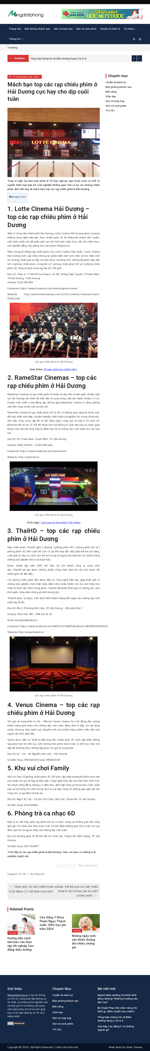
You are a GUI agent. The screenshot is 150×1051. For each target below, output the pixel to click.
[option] (86, 58)
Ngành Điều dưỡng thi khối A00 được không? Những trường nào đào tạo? (118, 999)
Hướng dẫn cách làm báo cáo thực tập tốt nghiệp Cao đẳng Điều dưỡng (20, 943)
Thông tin (15, 39)
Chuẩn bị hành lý (110, 28)
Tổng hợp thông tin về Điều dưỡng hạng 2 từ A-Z (58, 58)
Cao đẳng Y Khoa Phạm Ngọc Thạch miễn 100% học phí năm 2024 (53, 923)
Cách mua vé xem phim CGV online (61, 522)
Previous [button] (134, 58)
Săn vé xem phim (86, 28)
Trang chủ (15, 28)
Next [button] (139, 58)
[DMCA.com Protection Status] (28, 1023)
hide (23, 196)
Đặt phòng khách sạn (37, 28)
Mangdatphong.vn (17, 995)
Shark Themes (134, 1047)
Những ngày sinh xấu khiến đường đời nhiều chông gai (84, 941)
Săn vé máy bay (63, 28)
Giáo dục (111, 96)
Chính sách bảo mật (67, 1047)
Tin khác (129, 28)
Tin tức (22, 874)
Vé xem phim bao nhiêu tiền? (61, 369)
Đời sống (111, 91)
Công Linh (39, 874)
